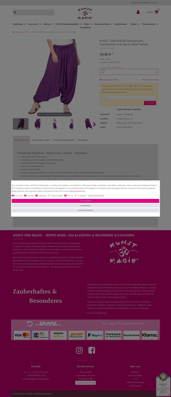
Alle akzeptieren (85, 201)
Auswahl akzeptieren (85, 210)
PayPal (70, 196)
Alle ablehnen (85, 206)
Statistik (31, 196)
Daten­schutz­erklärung (77, 191)
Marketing (42, 196)
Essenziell (19, 196)
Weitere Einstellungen (96, 196)
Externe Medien (57, 196)
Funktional (82, 196)
